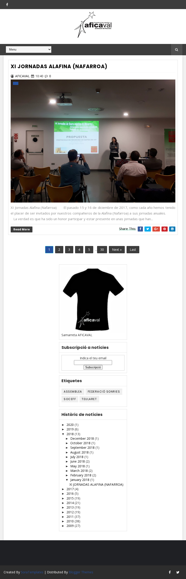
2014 (70, 503)
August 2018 (80, 452)
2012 (70, 512)
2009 (70, 526)
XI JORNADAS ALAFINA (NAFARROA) (59, 66)
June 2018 (78, 461)
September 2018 (82, 447)
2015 (70, 498)
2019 (70, 429)
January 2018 (80, 480)
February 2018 (81, 475)
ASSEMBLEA (73, 391)
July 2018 (77, 457)
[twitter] (177, 572)
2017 (70, 489)
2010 (70, 521)
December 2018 (82, 438)
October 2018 (80, 443)
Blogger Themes (81, 572)
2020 (70, 424)
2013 (70, 507)
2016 (70, 493)
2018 (70, 434)
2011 (70, 516)
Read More (21, 229)
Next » (117, 249)
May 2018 (78, 466)
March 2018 (79, 470)
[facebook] (7, 4)
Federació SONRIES (104, 391)
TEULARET (89, 399)
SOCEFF (70, 399)
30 (102, 249)
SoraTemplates (32, 572)
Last (133, 249)
